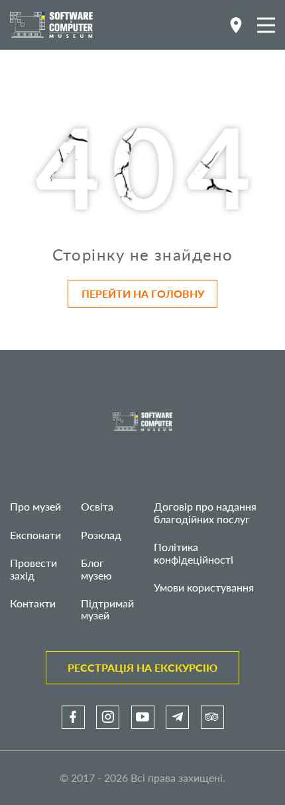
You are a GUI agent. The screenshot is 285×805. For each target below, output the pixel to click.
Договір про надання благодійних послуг (205, 512)
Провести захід (33, 568)
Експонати (35, 534)
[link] (73, 717)
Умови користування (204, 587)
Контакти (33, 603)
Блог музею (96, 568)
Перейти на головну (143, 293)
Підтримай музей (107, 609)
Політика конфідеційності (193, 552)
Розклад (101, 534)
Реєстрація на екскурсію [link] (142, 667)
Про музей (35, 506)
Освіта (97, 506)
